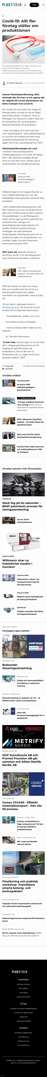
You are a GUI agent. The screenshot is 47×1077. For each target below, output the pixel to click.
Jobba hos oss (23, 1041)
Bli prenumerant (23, 984)
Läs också (22, 173)
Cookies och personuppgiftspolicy (23, 1008)
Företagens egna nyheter (15, 631)
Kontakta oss (23, 1037)
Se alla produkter (23, 997)
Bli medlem (23, 988)
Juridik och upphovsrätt (23, 1013)
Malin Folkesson (16, 83)
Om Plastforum (23, 1045)
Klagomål (23, 1017)
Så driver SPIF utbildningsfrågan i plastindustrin (26, 179)
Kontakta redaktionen (23, 1033)
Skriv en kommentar (35, 366)
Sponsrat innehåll (23, 1021)
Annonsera (23, 993)
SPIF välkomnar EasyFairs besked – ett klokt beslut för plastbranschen (30, 274)
